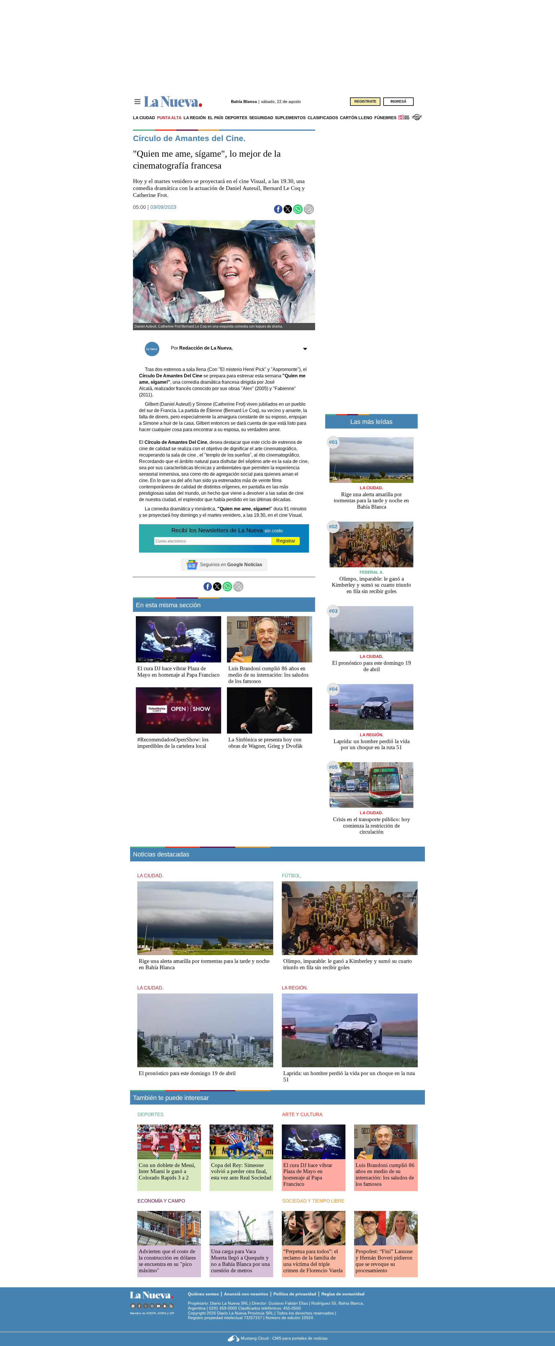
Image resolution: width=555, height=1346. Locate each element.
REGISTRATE (365, 101)
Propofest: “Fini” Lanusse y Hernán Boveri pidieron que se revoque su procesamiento (384, 1260)
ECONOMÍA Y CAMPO (161, 1201)
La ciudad (144, 117)
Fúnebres (385, 117)
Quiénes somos (203, 1294)
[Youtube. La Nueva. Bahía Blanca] (158, 1306)
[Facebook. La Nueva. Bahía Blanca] (139, 1306)
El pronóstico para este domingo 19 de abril (371, 666)
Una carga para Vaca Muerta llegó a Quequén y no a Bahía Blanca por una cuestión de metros (240, 1260)
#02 (333, 526)
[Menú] (137, 102)
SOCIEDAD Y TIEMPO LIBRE (313, 1201)
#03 (333, 611)
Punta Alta (169, 117)
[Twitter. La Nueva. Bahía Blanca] (145, 1306)
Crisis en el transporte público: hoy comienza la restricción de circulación (371, 825)
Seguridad (261, 117)
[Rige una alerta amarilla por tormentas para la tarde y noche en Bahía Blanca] (371, 460)
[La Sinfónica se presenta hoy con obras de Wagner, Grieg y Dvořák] (269, 710)
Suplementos (290, 117)
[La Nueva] (173, 101)
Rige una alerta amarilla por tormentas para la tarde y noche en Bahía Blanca (371, 500)
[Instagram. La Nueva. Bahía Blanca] (152, 1306)
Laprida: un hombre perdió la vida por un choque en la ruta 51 (372, 744)
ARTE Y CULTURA (302, 1114)
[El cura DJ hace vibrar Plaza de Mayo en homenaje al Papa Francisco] (178, 639)
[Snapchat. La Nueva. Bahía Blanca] (164, 1306)
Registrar (285, 540)
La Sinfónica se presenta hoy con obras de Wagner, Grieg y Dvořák (265, 742)
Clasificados (323, 117)
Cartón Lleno (356, 117)
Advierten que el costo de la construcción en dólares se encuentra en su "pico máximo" (167, 1260)
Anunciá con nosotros (246, 1294)
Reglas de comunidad (343, 1294)
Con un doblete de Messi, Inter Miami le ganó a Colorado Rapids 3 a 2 (167, 1171)
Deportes (236, 117)
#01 (333, 442)
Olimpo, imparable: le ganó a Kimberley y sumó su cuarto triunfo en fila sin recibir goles (371, 585)
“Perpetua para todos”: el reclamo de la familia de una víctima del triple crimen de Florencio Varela (313, 1260)
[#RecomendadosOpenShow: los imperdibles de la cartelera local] (178, 710)
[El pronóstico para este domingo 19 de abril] (371, 628)
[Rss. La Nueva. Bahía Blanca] (171, 1306)
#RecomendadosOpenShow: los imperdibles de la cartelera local (172, 742)
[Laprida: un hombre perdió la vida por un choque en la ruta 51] (371, 707)
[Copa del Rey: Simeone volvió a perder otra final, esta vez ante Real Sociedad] (241, 1142)
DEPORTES (151, 1114)
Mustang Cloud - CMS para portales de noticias (284, 1338)
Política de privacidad (294, 1294)
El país (215, 117)
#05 (333, 767)
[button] (278, 209)
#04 (333, 689)
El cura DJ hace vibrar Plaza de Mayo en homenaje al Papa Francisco (178, 671)
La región (195, 117)
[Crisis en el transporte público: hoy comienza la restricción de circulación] (371, 785)
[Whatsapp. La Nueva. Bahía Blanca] (133, 1306)
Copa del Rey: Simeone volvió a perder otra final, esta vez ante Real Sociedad (241, 1171)
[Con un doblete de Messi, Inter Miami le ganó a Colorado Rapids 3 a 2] (169, 1142)
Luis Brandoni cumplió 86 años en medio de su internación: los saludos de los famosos (268, 674)
